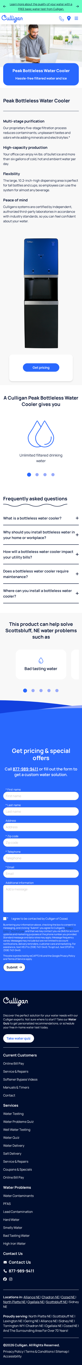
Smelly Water (12, 1227)
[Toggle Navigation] (76, 18)
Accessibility (12, 1356)
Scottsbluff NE (56, 1302)
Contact (9, 1095)
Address (11, 820)
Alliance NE (31, 1297)
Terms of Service (16, 959)
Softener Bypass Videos (20, 1079)
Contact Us (20, 1262)
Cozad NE (68, 1297)
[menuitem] (68, 18)
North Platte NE (14, 1302)
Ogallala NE (36, 1302)
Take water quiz (19, 1038)
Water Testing (13, 1113)
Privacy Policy (67, 955)
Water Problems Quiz (18, 1121)
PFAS (7, 1203)
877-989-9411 (25, 769)
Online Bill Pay (13, 1063)
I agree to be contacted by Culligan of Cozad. (39, 918)
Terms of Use (17, 931)
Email (10, 867)
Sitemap (62, 1351)
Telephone (13, 851)
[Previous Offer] (5, 6)
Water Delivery (13, 1145)
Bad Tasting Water (16, 1235)
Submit (12, 967)
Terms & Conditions (39, 1351)
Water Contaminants (18, 1196)
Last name (13, 805)
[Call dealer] (61, 19)
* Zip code (12, 836)
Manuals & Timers (16, 1087)
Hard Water (11, 1219)
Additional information (20, 883)
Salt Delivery (12, 1153)
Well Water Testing (16, 1129)
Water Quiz (11, 1137)
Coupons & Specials (17, 1169)
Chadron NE (51, 1297)
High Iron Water (14, 1243)
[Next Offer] (77, 6)
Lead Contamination (18, 1211)
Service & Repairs (15, 1071)
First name (13, 789)
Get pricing (41, 367)
